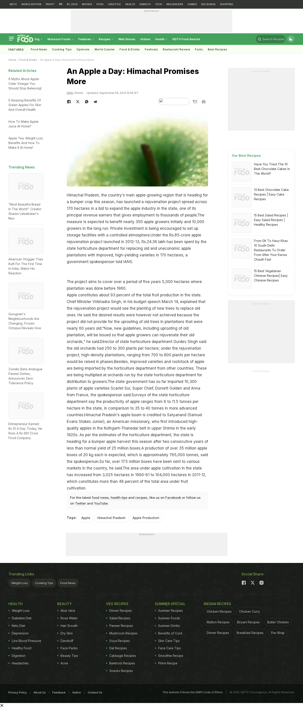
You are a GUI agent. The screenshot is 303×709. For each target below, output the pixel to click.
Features (85, 39)
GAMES (192, 4)
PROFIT (50, 4)
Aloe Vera (68, 610)
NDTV (13, 4)
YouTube (101, 503)
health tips (119, 497)
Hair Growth (69, 626)
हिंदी (60, 4)
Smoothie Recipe (170, 656)
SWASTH (145, 4)
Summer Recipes (170, 610)
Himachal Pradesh (111, 518)
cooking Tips (62, 49)
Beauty (64, 604)
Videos (145, 39)
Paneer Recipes (121, 626)
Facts (199, 49)
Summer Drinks (169, 626)
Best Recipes (217, 49)
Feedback (59, 692)
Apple (85, 518)
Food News (39, 49)
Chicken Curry (249, 611)
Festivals (151, 49)
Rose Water (69, 618)
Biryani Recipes (248, 622)
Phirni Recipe (167, 663)
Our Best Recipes (246, 155)
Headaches (20, 663)
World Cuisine (104, 49)
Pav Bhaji (277, 633)
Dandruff (67, 641)
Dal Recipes (118, 648)
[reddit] (95, 101)
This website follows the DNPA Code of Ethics (192, 692)
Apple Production (146, 518)
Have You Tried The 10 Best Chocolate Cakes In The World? (272, 168)
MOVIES (87, 4)
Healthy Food (21, 648)
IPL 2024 (72, 4)
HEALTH (130, 4)
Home (12, 59)
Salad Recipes (119, 618)
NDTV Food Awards (186, 39)
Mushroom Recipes (123, 633)
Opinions (83, 49)
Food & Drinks (130, 49)
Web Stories (126, 39)
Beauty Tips (69, 656)
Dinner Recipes (120, 610)
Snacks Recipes (121, 671)
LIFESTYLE (114, 4)
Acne (64, 663)
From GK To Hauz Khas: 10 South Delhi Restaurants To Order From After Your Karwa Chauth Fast (271, 250)
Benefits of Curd (170, 633)
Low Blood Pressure (26, 641)
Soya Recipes (119, 641)
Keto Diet (18, 626)
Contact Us (95, 692)
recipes (141, 497)
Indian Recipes (217, 604)
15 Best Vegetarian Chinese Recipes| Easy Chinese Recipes (271, 275)
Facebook (173, 497)
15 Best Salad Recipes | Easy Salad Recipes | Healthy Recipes (271, 219)
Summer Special (170, 604)
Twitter (80, 503)
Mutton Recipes (218, 622)
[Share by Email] (194, 101)
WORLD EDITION (31, 4)
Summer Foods (169, 618)
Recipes (105, 39)
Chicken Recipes (219, 611)
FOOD (100, 4)
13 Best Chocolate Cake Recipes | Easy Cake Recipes (271, 194)
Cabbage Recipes (122, 656)
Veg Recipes (117, 604)
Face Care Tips (169, 648)
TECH (158, 4)
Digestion (19, 656)
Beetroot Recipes (122, 663)
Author (76, 692)
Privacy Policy (17, 692)
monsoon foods (59, 39)
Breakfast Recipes (250, 633)
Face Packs (69, 648)
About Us (39, 692)
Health (160, 39)
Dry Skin (67, 633)
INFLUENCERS (174, 4)
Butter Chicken (278, 622)
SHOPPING (226, 4)
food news (100, 497)
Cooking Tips (44, 583)
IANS (70, 93)
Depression (20, 633)
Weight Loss (19, 583)
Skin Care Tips (169, 641)
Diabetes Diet (21, 618)
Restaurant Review (176, 49)
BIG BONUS (208, 4)
